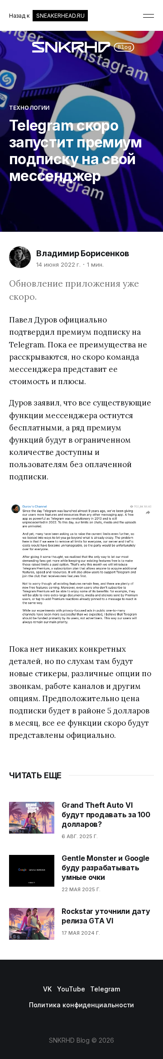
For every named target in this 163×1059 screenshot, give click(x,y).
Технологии (29, 107)
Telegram (105, 989)
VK (47, 989)
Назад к (46, 15)
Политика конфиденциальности (81, 1005)
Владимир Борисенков (82, 253)
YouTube (71, 989)
